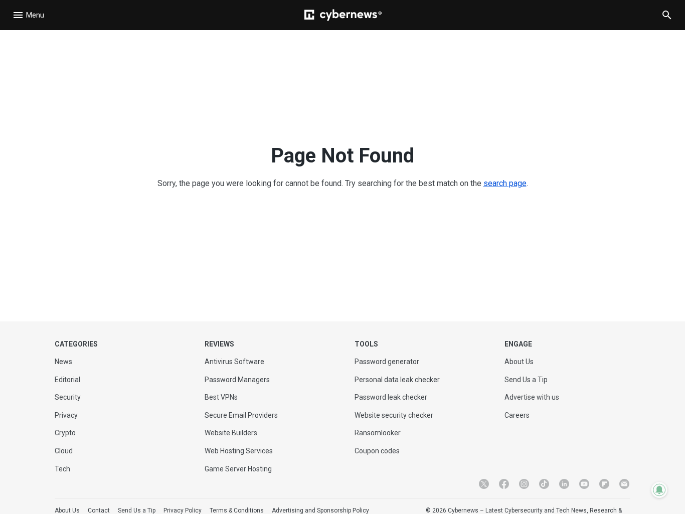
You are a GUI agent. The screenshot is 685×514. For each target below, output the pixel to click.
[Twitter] (484, 484)
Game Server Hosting (238, 469)
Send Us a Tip (526, 380)
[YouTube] (584, 484)
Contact (99, 510)
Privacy (66, 415)
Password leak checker (391, 397)
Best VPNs (221, 397)
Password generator (387, 362)
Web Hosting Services (239, 451)
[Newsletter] (624, 484)
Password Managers (237, 380)
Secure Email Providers (241, 415)
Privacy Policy (182, 510)
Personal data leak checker (397, 380)
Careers (517, 415)
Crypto (65, 433)
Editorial (67, 380)
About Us (519, 362)
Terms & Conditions (237, 510)
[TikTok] (544, 484)
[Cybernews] (343, 15)
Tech (62, 469)
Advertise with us (531, 397)
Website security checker (394, 415)
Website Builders (231, 433)
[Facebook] (504, 484)
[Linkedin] (564, 484)
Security (68, 397)
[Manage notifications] (659, 490)
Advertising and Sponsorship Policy (320, 510)
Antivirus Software (234, 362)
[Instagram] (524, 484)
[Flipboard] (604, 484)
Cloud (64, 451)
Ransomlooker (378, 433)
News (63, 362)
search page (505, 183)
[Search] (667, 15)
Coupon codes (377, 451)
